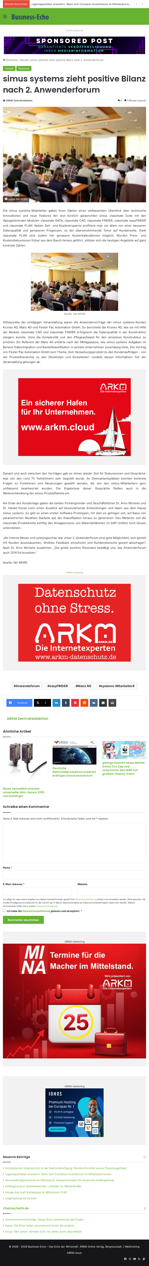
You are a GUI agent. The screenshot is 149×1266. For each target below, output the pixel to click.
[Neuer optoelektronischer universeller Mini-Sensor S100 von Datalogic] (25, 763)
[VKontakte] (94, 703)
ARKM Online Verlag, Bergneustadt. (101, 1246)
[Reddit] (84, 703)
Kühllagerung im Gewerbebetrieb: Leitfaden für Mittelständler (43, 1186)
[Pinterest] (75, 703)
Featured (23, 68)
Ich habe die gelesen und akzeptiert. (44, 911)
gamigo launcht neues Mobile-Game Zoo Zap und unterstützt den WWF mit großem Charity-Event (124, 768)
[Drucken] (112, 703)
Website (82, 884)
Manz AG (84, 686)
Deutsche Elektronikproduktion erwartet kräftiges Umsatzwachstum (74, 772)
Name (7, 867)
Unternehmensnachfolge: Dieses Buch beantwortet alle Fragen (44, 1219)
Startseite (11, 59)
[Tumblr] (66, 703)
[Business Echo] (30, 16)
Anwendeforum (28, 686)
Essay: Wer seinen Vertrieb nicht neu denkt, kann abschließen (43, 1231)
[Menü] (5, 17)
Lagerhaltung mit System (21, 1198)
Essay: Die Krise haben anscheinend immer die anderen (39, 1225)
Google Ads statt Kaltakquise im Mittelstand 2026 (36, 1192)
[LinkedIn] (56, 703)
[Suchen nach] (144, 17)
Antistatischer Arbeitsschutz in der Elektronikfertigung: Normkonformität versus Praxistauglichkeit (66, 1168)
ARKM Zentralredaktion (19, 100)
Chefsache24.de (16, 1208)
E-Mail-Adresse (13, 884)
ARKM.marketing (74, 30)
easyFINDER (58, 686)
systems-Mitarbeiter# (117, 686)
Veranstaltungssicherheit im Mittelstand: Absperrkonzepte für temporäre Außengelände (59, 1180)
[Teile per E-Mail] (103, 703)
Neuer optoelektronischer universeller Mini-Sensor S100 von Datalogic (23, 792)
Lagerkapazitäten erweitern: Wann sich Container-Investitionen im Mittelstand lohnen (58, 1174)
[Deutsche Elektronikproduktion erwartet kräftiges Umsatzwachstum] (74, 753)
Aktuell (24, 59)
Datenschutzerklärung (85, 899)
